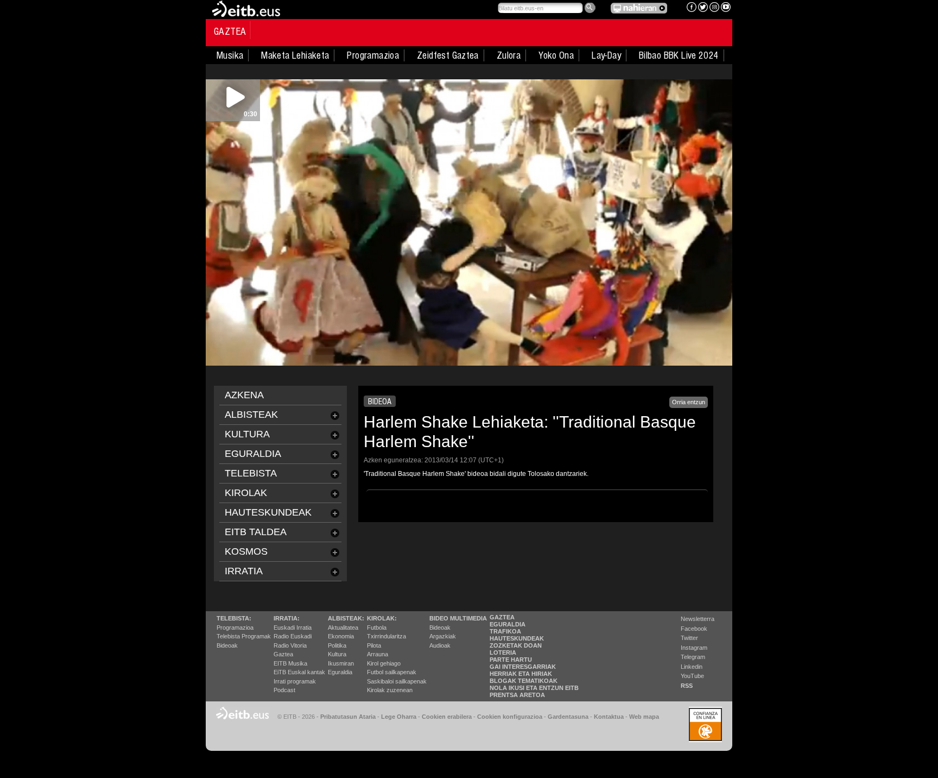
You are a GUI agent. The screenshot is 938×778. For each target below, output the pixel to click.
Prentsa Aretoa (517, 695)
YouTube (692, 676)
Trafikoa (505, 631)
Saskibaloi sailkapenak (397, 681)
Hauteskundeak (517, 638)
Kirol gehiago (384, 663)
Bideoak (227, 645)
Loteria (503, 652)
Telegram (693, 657)
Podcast (284, 690)
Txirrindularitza (386, 636)
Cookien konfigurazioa (509, 716)
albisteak (251, 414)
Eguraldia (340, 672)
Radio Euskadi (293, 636)
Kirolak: (382, 618)
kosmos (246, 551)
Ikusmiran (341, 663)
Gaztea (230, 31)
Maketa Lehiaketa (295, 55)
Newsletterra (697, 619)
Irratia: (287, 618)
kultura (247, 434)
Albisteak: (346, 618)
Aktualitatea (343, 627)
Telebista (251, 473)
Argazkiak (442, 636)
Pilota (374, 645)
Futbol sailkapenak (391, 672)
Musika (230, 55)
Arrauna (377, 654)
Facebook (694, 628)
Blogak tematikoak (523, 680)
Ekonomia (341, 636)
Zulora (509, 55)
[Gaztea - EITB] (245, 8)
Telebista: (234, 618)
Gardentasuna (568, 716)
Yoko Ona (556, 55)
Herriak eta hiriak (521, 673)
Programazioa (373, 55)
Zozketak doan (516, 645)
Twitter (689, 638)
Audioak (440, 645)
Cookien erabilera (447, 716)
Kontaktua (609, 716)
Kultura (337, 654)
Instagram (694, 647)
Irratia (244, 571)
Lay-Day (606, 55)
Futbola (376, 627)
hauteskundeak (268, 512)
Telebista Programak (244, 636)
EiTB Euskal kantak (299, 672)
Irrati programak (295, 681)
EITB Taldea (256, 531)
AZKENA (244, 395)
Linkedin (691, 666)
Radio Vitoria (290, 645)
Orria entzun (688, 402)
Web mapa (644, 716)
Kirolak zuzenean (390, 690)
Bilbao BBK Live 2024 (679, 55)
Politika (337, 645)
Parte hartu (511, 659)
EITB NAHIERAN (639, 8)
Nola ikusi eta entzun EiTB (534, 688)
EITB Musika (290, 663)
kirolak (246, 492)
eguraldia (253, 453)
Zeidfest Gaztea (448, 55)
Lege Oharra (398, 716)
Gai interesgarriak (523, 666)
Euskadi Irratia (293, 627)
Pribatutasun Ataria (348, 716)
